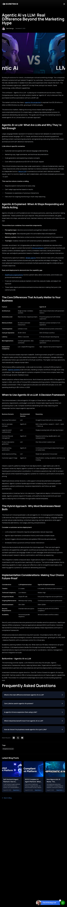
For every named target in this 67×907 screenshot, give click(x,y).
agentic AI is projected (33, 102)
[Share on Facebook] (22, 737)
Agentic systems (14, 370)
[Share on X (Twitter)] (18, 737)
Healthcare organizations (14, 275)
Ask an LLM (22, 171)
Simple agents (31, 258)
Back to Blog (8, 798)
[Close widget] (60, 900)
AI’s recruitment (38, 248)
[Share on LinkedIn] (13, 737)
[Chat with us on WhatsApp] (62, 902)
